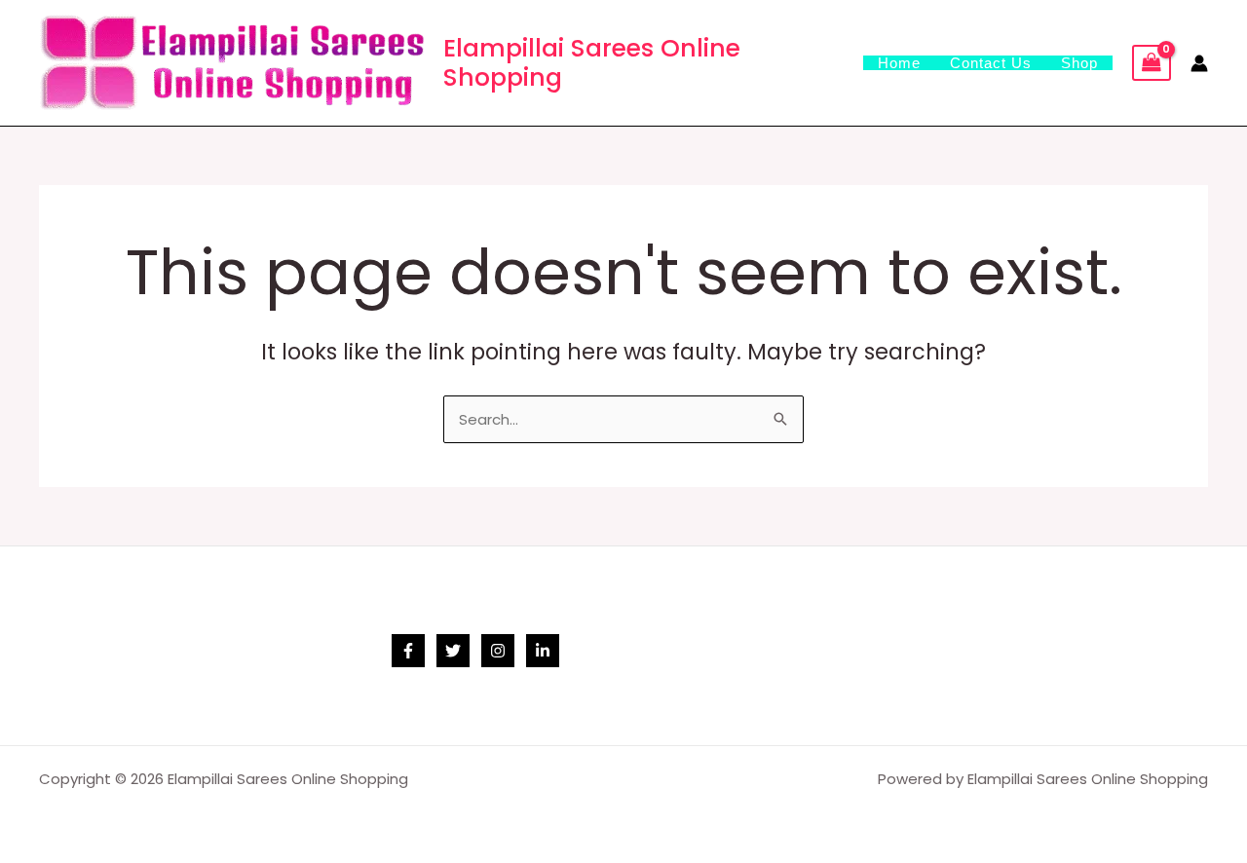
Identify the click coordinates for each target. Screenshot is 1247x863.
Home (899, 63)
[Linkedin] (542, 650)
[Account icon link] (1199, 63)
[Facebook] (408, 650)
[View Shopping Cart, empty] (1151, 63)
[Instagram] (497, 650)
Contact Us (991, 63)
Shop (1079, 63)
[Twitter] (453, 650)
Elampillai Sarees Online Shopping (591, 62)
